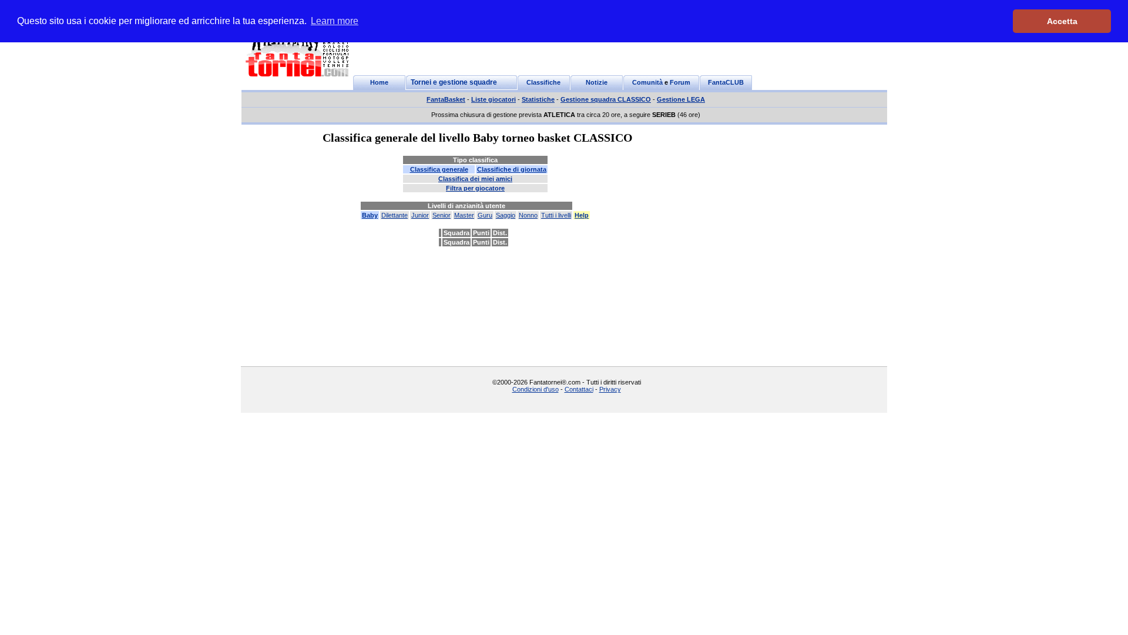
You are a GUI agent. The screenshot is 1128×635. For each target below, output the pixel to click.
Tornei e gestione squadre (454, 82)
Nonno (528, 215)
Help (582, 215)
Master (464, 215)
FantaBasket (446, 99)
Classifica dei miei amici (475, 178)
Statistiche (538, 99)
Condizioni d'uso (535, 389)
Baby (370, 215)
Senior (441, 215)
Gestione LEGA (681, 99)
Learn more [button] (334, 21)
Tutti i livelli (556, 215)
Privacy (610, 389)
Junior (420, 215)
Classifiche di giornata (511, 169)
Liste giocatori (493, 99)
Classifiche (543, 82)
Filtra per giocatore (475, 188)
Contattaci (579, 389)
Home (379, 82)
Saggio (505, 215)
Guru (485, 215)
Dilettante (394, 215)
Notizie (596, 82)
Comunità (647, 82)
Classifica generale (439, 169)
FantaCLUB (726, 82)
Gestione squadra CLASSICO (605, 99)
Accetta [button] (1062, 21)
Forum (680, 82)
